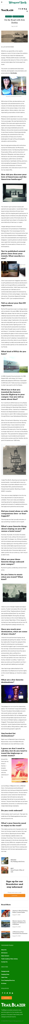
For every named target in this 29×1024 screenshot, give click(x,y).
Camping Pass (5, 974)
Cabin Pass (4, 977)
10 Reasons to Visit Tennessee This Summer (19, 932)
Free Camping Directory (8, 980)
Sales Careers (5, 955)
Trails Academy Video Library (9, 958)
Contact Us (4, 962)
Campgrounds (5, 971)
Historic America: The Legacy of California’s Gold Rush (19, 922)
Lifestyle (8, 16)
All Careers (4, 952)
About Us (3, 949)
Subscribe (14, 895)
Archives (3, 983)
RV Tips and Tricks (18, 16)
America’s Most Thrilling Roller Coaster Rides (20, 911)
